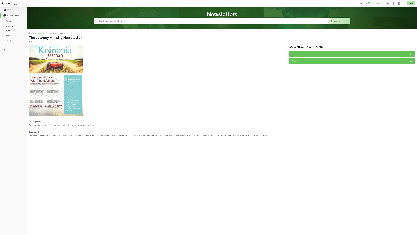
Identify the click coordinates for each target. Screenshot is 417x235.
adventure (163, 135)
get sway (256, 135)
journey (146, 135)
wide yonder (222, 135)
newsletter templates (58, 135)
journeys (264, 135)
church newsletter (119, 135)
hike (152, 135)
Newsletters (40, 33)
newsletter (44, 135)
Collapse (9, 50)
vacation (248, 135)
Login (411, 3)
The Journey (133, 135)
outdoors (212, 135)
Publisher (296, 61)
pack (242, 135)
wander (172, 135)
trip (140, 135)
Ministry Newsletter (103, 135)
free (229, 135)
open (205, 135)
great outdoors (195, 135)
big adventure (182, 135)
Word (294, 54)
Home (32, 33)
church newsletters (76, 135)
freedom (235, 135)
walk (157, 135)
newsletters (34, 135)
